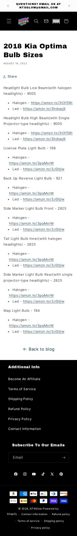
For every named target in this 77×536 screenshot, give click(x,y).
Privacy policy (40, 527)
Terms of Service (22, 389)
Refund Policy (19, 409)
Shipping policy (54, 520)
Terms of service (28, 520)
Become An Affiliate (24, 379)
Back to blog (42, 349)
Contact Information (24, 429)
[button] (9, 21)
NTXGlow (36, 508)
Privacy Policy (20, 419)
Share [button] (12, 76)
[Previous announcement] (8, 5)
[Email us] (46, 21)
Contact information (34, 514)
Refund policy (61, 514)
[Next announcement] (69, 5)
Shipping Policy (20, 399)
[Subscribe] (64, 457)
